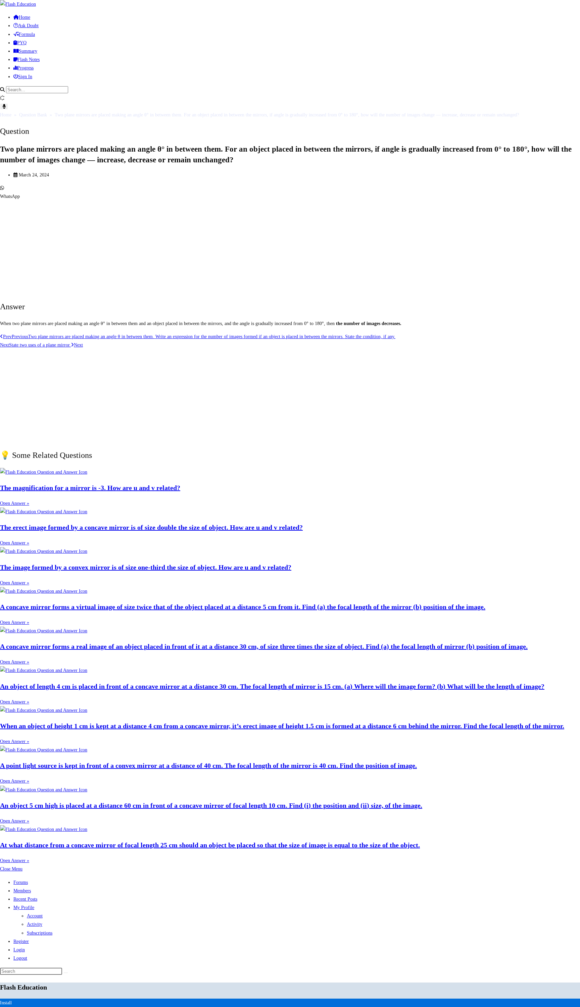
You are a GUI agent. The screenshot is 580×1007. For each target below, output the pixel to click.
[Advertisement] (201, 248)
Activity (34, 924)
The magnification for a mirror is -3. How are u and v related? (90, 487)
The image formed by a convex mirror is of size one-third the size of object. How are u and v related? (145, 567)
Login (19, 949)
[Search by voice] (4, 106)
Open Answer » (14, 503)
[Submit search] (65, 972)
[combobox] (37, 89)
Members (22, 890)
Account (35, 915)
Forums (20, 882)
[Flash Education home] (18, 4)
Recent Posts (25, 899)
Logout (20, 958)
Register (21, 941)
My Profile (23, 907)
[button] (290, 192)
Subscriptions (39, 933)
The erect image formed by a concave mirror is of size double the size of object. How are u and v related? (151, 527)
